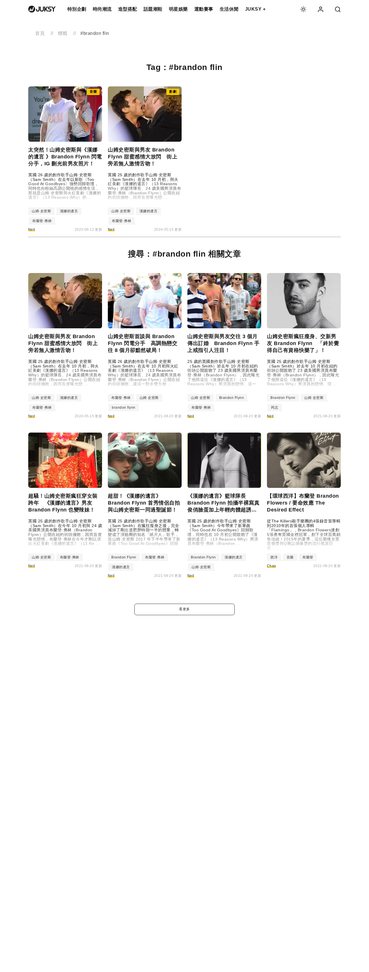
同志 (274, 408)
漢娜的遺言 (69, 211)
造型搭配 (127, 9)
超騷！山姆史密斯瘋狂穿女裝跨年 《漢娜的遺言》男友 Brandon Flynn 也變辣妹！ (63, 503)
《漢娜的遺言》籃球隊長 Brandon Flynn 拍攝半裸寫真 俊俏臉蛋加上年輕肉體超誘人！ (224, 503)
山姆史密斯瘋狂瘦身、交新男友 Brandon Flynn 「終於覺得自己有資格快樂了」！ (303, 343)
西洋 (274, 557)
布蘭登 (307, 557)
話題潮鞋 (153, 9)
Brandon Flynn (231, 398)
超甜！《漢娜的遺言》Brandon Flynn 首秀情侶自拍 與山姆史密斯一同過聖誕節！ (145, 503)
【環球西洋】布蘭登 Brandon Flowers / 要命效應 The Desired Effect (303, 503)
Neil (31, 230)
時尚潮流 (102, 9)
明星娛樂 (178, 9)
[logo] (42, 9)
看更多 (184, 609)
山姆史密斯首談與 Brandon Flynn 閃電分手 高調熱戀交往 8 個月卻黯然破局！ (142, 343)
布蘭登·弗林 (42, 221)
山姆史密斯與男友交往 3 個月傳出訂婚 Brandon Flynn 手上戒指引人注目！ (223, 343)
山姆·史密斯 (41, 211)
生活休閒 (229, 9)
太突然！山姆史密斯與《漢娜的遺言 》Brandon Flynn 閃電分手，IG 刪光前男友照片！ (65, 156)
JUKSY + (255, 9)
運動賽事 (203, 9)
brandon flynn (123, 408)
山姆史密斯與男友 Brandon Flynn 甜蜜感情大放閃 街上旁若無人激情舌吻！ (142, 156)
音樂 (290, 557)
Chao (271, 566)
